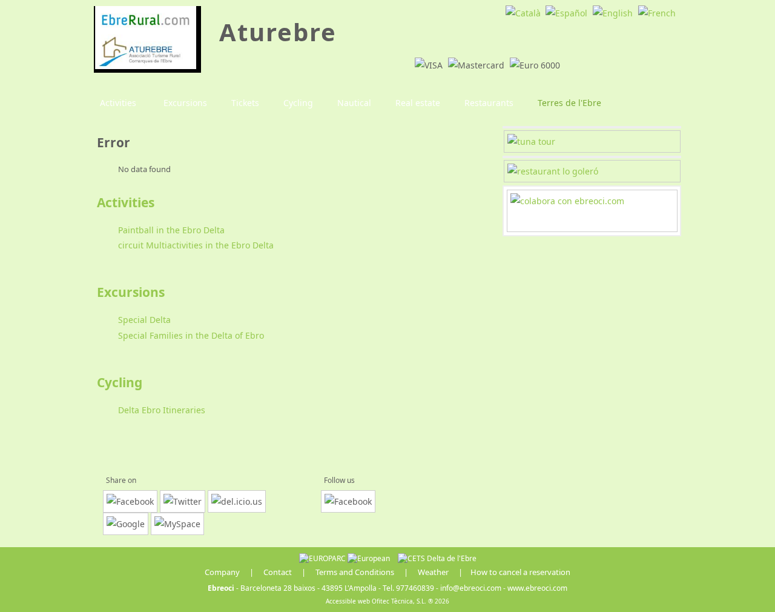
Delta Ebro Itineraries (161, 410)
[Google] (125, 524)
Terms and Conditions (354, 572)
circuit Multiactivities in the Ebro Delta (196, 245)
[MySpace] (177, 524)
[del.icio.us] (237, 501)
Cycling (119, 382)
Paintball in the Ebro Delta (171, 230)
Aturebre (278, 31)
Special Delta (144, 319)
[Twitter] (182, 501)
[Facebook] (130, 501)
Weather (433, 572)
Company (222, 572)
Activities (125, 202)
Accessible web (348, 601)
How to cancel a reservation (520, 572)
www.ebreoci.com (537, 588)
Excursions (131, 292)
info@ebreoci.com (470, 588)
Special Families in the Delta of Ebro (191, 335)
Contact (277, 572)
